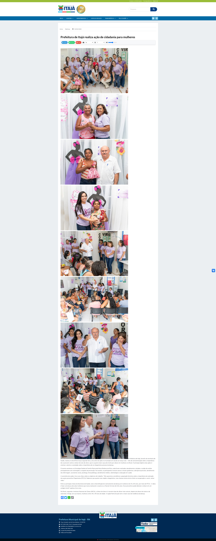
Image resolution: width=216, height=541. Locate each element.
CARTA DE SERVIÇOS (96, 18)
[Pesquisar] (153, 9)
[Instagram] (156, 18)
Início (61, 18)
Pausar (72, 42)
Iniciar (65, 42)
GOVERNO (69, 18)
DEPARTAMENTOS (81, 18)
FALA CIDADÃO (122, 18)
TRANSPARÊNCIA (109, 18)
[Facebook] (153, 18)
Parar (79, 42)
